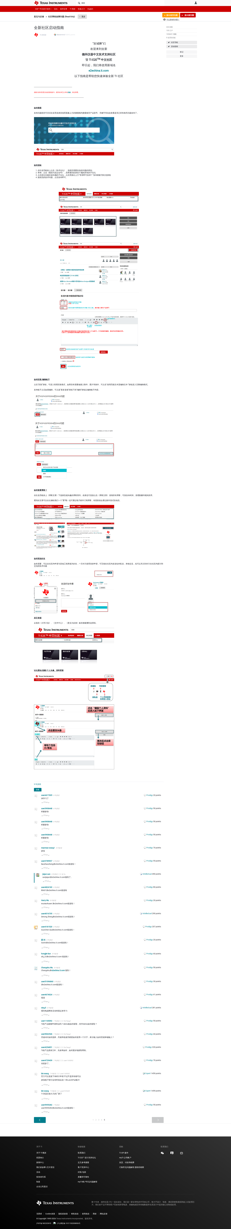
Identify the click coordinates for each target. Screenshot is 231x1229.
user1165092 (47, 1021)
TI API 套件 (123, 1153)
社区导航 (174, 42)
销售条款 (75, 1214)
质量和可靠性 (83, 1177)
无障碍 (39, 1214)
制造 (38, 1182)
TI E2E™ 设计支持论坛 (87, 1158)
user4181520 (47, 927)
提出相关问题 (172, 15)
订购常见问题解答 (126, 1167)
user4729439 (47, 1060)
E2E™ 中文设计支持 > (43, 9)
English (90, 9)
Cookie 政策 (50, 1214)
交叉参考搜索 (83, 1162)
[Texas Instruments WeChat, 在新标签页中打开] (162, 1154)
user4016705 (47, 914)
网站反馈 (103, 1214)
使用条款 (85, 1214)
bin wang (45, 1073)
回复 (37, 790)
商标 (95, 1214)
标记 (181, 52)
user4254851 (47, 1047)
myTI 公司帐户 (125, 1158)
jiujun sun (47, 874)
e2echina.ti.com (99, 70)
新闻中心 (40, 1162)
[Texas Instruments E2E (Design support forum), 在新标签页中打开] (172, 1154)
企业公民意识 (42, 1186)
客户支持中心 (83, 1167)
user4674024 (47, 995)
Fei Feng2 (67, 1021)
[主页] (52, 3)
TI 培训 (72, 9)
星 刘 (43, 940)
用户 (195, 2)
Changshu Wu (47, 967)
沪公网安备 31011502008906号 (68, 1223)
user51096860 (47, 981)
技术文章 (63, 9)
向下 (49, 803)
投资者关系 (41, 1177)
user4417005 (47, 795)
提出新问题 (189, 15)
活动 (38, 1172)
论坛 (55, 9)
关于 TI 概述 (41, 1153)
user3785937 (47, 861)
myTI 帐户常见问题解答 (87, 1182)
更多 (83, 17)
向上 (42, 803)
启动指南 (174, 46)
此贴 (69, 92)
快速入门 (81, 9)
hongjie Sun (46, 954)
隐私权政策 (63, 1214)
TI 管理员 (43, 35)
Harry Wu (45, 900)
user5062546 (47, 1034)
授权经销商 (139, 1167)
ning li (43, 1008)
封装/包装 (82, 1172)
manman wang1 (48, 848)
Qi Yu (63, 874)
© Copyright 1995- (46, 1218)
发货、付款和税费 (126, 1162)
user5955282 (47, 1105)
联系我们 (81, 1153)
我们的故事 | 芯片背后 (45, 1167)
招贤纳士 (40, 1158)
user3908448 (47, 808)
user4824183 (47, 887)
